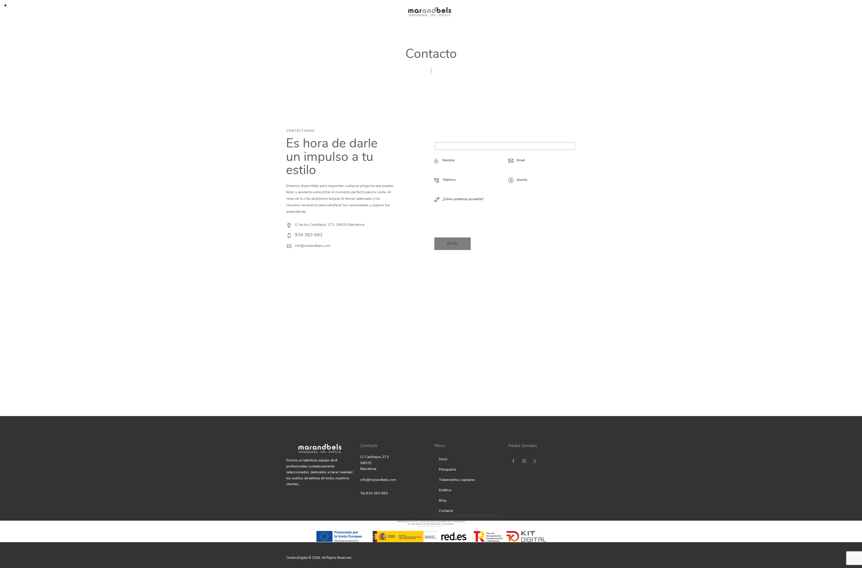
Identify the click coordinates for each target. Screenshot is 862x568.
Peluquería (447, 470)
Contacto (446, 511)
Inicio (443, 459)
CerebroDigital (297, 558)
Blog (442, 500)
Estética (445, 490)
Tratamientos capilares (457, 480)
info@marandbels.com (313, 246)
